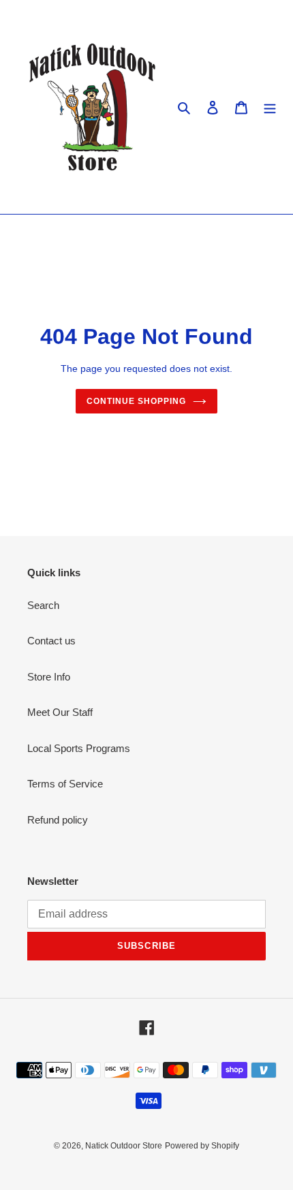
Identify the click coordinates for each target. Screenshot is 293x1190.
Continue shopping (136, 401)
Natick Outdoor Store (123, 1145)
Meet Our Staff (60, 712)
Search (43, 605)
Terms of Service (65, 783)
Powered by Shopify (202, 1145)
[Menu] (270, 107)
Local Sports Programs (78, 748)
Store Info (48, 677)
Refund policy (57, 820)
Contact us (51, 640)
